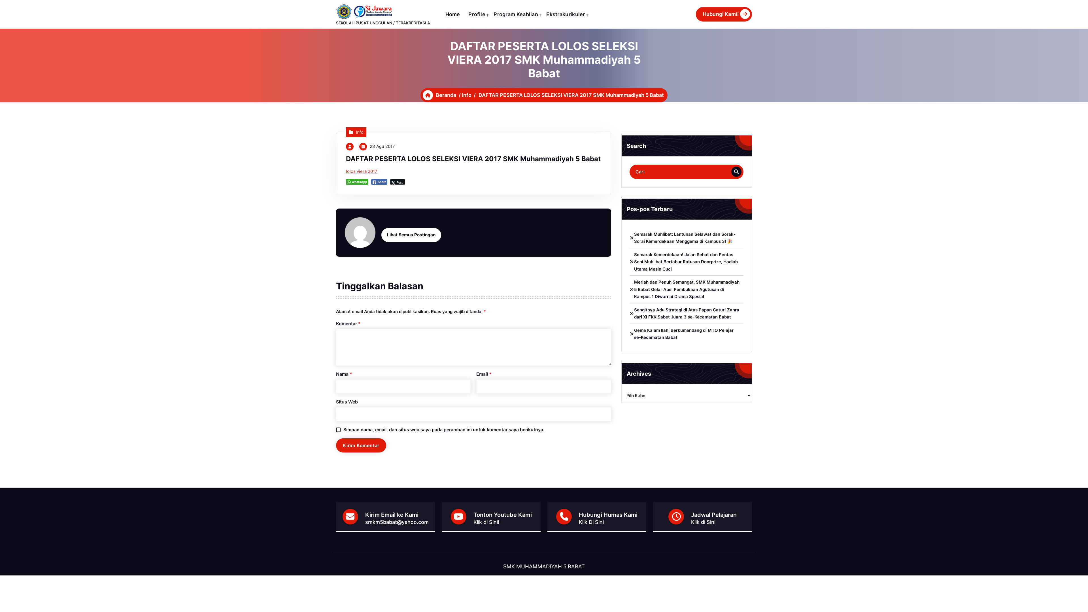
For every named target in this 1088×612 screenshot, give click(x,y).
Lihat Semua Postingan (411, 234)
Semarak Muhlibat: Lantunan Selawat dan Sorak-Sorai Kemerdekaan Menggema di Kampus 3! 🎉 (685, 237)
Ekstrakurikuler (565, 14)
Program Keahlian (516, 14)
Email (484, 374)
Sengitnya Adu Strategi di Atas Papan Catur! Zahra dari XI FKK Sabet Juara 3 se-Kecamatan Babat (686, 313)
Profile (476, 14)
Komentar (348, 323)
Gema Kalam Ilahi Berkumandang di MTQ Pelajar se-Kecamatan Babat (684, 334)
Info (466, 95)
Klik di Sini (703, 522)
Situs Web (347, 402)
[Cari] (736, 172)
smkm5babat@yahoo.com (397, 522)
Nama (344, 374)
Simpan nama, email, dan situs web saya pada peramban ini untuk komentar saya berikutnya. (444, 429)
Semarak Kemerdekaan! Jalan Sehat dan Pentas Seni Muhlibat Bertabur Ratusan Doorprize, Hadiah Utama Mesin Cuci (686, 262)
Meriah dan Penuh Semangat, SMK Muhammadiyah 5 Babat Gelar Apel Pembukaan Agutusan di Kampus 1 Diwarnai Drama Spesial (687, 289)
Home (452, 14)
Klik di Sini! (486, 522)
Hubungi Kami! (721, 14)
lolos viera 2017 (361, 171)
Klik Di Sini (591, 522)
